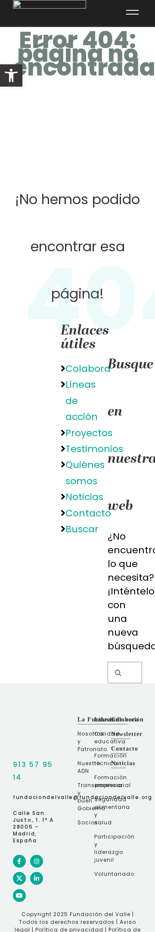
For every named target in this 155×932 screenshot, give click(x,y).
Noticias (84, 497)
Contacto (88, 513)
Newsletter (127, 734)
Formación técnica (101, 759)
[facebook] (19, 861)
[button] (11, 75)
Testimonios (94, 448)
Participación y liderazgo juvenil (101, 848)
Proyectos (88, 433)
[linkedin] (36, 878)
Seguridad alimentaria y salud (101, 811)
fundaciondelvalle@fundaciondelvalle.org (82, 797)
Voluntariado (101, 874)
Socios (85, 822)
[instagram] (36, 861)
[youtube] (19, 895)
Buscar (82, 529)
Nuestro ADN (85, 767)
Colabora (88, 368)
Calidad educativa (101, 737)
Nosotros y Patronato (85, 741)
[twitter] (19, 878)
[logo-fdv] (15, 720)
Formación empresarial (101, 781)
